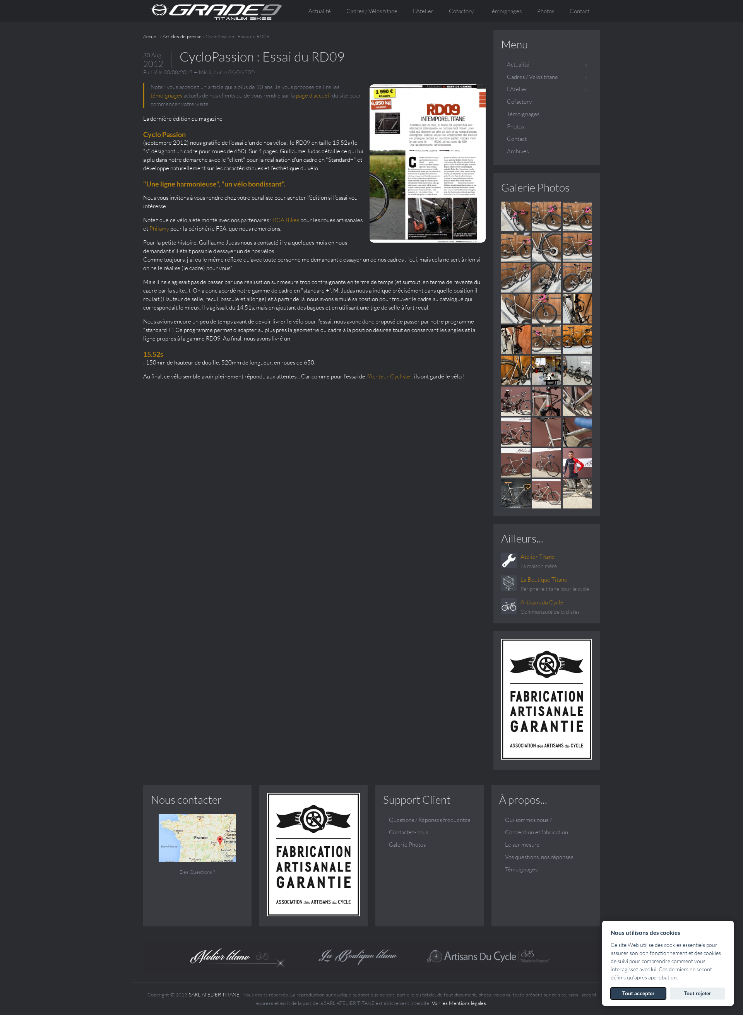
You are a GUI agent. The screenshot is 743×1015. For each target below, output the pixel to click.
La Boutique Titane (543, 579)
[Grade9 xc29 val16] (547, 401)
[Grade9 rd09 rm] (516, 493)
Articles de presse (182, 36)
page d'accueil (313, 95)
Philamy (159, 228)
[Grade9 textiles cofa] (577, 463)
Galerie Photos (535, 187)
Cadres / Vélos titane (532, 76)
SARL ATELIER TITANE (214, 994)
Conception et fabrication (536, 832)
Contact (579, 11)
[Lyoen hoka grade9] (577, 370)
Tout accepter (638, 993)
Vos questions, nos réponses (539, 857)
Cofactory (461, 11)
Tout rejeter (697, 993)
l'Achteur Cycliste (388, 376)
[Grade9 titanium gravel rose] (516, 216)
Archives (518, 151)
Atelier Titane (537, 556)
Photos (545, 11)
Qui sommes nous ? (528, 819)
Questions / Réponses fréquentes (429, 819)
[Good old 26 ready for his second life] (516, 401)
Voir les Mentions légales (459, 1003)
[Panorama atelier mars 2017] (547, 370)
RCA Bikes (286, 220)
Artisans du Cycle (541, 602)
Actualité (319, 11)
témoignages (167, 95)
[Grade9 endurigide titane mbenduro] (547, 493)
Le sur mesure (522, 844)
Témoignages (505, 11)
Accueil (151, 36)
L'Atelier (517, 89)
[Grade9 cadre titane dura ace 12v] (516, 339)
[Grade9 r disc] (516, 370)
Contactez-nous (408, 832)
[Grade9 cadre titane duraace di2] (547, 432)
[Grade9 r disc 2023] (577, 308)
